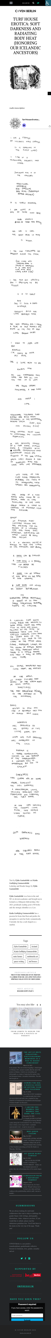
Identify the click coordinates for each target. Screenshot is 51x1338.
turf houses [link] (33, 961)
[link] (38, 2)
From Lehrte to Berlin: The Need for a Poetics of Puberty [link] (25, 1033)
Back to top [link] (25, 1333)
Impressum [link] (25, 1286)
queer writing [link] (19, 961)
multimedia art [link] (32, 956)
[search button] (33, 3)
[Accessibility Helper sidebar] (48, 3)
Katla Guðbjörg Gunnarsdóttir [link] (25, 951)
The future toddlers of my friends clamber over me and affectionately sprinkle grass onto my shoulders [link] (25, 975)
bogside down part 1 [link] (25, 990)
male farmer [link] (17, 956)
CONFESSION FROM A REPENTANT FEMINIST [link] (32, 1178)
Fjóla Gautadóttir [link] (20, 946)
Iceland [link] (34, 946)
